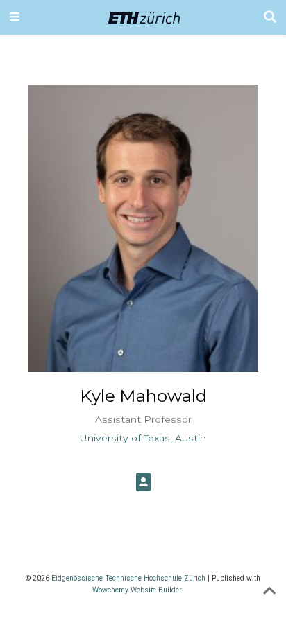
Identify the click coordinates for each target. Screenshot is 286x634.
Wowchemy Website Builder (137, 590)
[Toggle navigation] (14, 17)
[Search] (270, 18)
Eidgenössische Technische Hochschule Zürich (128, 578)
